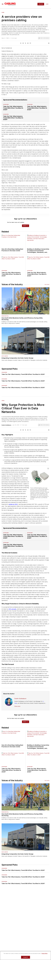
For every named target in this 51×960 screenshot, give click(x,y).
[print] (48, 43)
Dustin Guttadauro (6, 425)
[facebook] (20, 43)
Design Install (5, 315)
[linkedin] (23, 43)
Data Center (5, 356)
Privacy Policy (44, 953)
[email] (30, 43)
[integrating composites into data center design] (25, 340)
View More (46, 284)
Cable (3, 400)
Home (3, 12)
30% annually (12, 609)
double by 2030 (13, 504)
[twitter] (25, 43)
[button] (3, 4)
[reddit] (28, 43)
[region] (25, 955)
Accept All (25, 957)
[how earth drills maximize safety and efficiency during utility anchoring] (25, 300)
